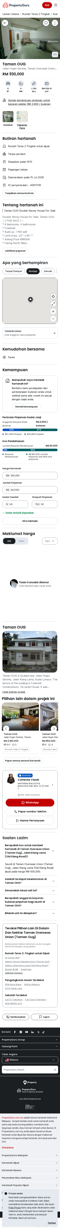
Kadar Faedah (10, 497)
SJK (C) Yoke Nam (14, 999)
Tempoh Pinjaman (42, 497)
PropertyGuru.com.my (12, 1117)
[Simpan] (46, 23)
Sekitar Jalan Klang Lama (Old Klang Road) (26, 965)
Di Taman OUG (12, 958)
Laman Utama (10, 14)
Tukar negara (9, 1054)
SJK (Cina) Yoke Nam (35, 999)
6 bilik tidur (26, 969)
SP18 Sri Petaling (32, 984)
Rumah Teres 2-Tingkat (36, 14)
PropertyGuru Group (13, 1039)
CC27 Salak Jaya (13, 988)
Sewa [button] (21, 541)
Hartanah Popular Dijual (15, 1185)
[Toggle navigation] (56, 5)
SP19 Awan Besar (13, 984)
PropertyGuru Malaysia (15, 1155)
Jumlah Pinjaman (12, 482)
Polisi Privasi (15, 1207)
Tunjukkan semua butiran (19, 193)
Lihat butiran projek (13, 691)
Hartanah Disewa (11, 1170)
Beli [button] (9, 541)
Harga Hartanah (11, 468)
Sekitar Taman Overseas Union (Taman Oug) (27, 961)
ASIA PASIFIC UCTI (13, 1003)
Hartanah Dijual (10, 1162)
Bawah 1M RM (11, 969)
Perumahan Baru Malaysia (16, 1177)
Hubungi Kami (9, 1046)
